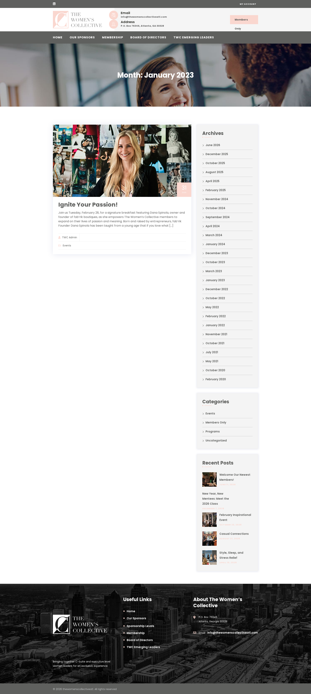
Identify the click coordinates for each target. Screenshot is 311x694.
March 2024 (214, 235)
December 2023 (217, 253)
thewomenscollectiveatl (78, 689)
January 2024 (215, 244)
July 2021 (212, 352)
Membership (112, 37)
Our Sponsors (82, 37)
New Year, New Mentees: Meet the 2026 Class (215, 499)
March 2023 (214, 271)
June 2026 (213, 145)
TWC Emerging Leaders (193, 37)
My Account (248, 4)
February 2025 (216, 190)
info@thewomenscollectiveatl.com (144, 17)
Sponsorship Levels (140, 626)
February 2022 (216, 316)
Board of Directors (148, 37)
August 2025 (214, 172)
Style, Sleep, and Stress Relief (231, 555)
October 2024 (215, 208)
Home (57, 37)
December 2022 (217, 289)
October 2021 (215, 343)
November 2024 (217, 199)
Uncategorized (216, 440)
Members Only (241, 21)
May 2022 (212, 307)
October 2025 (215, 163)
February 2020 (216, 379)
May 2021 (212, 361)
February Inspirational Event (235, 517)
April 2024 (213, 226)
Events (67, 245)
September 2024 (218, 217)
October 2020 (215, 370)
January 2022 (215, 325)
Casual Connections (234, 534)
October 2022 (215, 298)
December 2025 (217, 154)
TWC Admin (69, 237)
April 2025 (212, 181)
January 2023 (215, 280)
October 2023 (215, 262)
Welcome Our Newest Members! (234, 477)
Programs (213, 431)
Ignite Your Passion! (88, 204)
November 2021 (216, 334)
